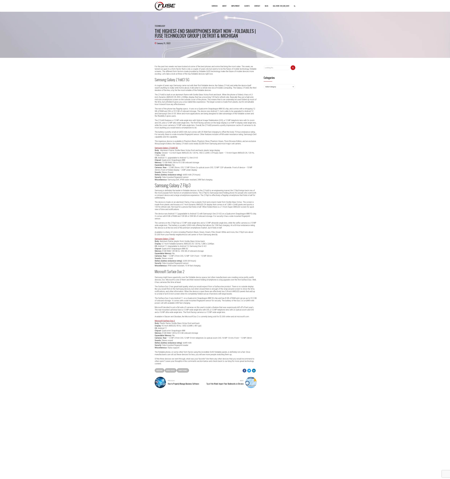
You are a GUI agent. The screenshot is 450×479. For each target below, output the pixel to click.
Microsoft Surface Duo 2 (165, 321)
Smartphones (182, 370)
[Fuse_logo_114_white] (161, 408)
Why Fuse (194, 432)
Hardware (159, 370)
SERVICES (215, 6)
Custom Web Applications (236, 432)
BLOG (266, 6)
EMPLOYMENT (235, 6)
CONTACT (257, 6)
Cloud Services (232, 436)
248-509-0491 (162, 425)
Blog (192, 429)
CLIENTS (247, 6)
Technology (160, 25)
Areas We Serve (263, 474)
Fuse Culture (195, 436)
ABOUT (224, 6)
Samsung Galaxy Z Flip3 (164, 239)
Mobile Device (170, 370)
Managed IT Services (234, 429)
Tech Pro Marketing (250, 474)
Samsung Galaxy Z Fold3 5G (166, 148)
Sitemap (194, 439)
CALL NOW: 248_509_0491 (281, 6)
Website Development (234, 439)
